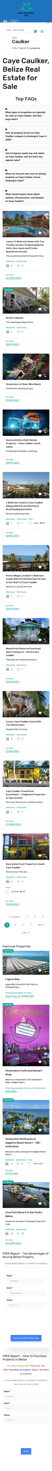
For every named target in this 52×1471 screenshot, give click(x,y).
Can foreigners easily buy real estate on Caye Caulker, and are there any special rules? (24, 154)
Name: (10, 1276)
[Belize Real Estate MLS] (26, 15)
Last (24, 933)
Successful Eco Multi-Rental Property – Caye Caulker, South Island (23, 443)
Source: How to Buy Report (12, 1431)
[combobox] (19, 30)
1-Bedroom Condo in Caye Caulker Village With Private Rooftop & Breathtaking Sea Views (24, 506)
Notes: (7, 1319)
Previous (15, 917)
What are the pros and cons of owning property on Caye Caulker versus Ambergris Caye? (25, 175)
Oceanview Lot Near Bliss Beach (23, 384)
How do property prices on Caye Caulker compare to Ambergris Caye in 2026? (26, 134)
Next (40, 925)
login (14, 22)
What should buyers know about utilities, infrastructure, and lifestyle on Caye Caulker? (24, 195)
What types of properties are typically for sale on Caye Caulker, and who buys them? (25, 113)
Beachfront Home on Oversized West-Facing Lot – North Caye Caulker (23, 652)
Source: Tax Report (12, 1315)
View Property (26, 232)
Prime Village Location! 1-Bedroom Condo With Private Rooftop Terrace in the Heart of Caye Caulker (26, 579)
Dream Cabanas (14, 317)
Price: (6, 1311)
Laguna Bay (12, 979)
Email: (10, 1288)
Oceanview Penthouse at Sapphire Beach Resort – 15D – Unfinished (23, 1142)
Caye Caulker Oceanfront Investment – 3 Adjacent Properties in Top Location (25, 794)
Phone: (10, 1300)
